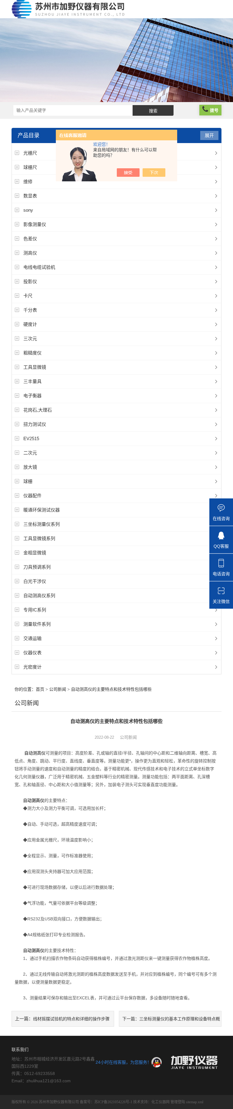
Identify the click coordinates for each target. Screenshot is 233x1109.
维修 (27, 181)
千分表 (30, 310)
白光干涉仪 (34, 581)
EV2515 (31, 438)
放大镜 (30, 467)
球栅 (27, 481)
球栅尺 (30, 167)
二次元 (30, 452)
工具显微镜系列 (39, 538)
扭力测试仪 (34, 424)
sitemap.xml (194, 1102)
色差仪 (30, 238)
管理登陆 (178, 1102)
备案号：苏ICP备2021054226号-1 (106, 1102)
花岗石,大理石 (37, 409)
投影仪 (30, 281)
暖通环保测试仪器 (41, 509)
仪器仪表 (32, 652)
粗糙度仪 (32, 352)
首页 (40, 689)
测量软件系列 (37, 624)
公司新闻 (57, 689)
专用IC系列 (34, 609)
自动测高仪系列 (39, 595)
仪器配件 (32, 495)
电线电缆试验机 (39, 267)
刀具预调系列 (37, 567)
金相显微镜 (34, 552)
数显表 (30, 195)
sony (28, 210)
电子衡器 (32, 395)
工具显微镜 (34, 367)
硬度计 (30, 324)
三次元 (30, 338)
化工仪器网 (160, 1102)
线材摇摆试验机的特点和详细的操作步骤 (71, 1018)
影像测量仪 (34, 224)
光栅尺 (30, 153)
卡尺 (27, 295)
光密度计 (32, 666)
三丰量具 (32, 381)
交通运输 (32, 638)
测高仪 (30, 252)
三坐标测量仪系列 (41, 524)
